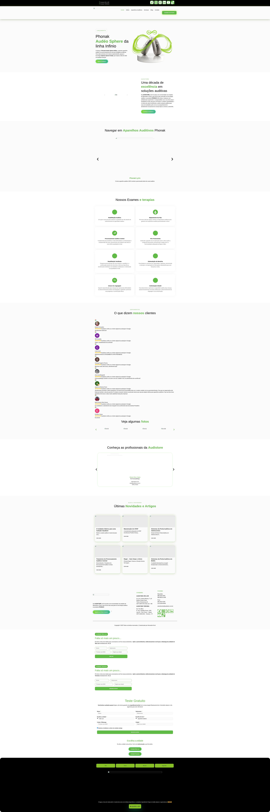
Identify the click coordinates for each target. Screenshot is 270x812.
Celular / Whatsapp (101, 722)
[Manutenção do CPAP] (135, 521)
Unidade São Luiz (135, 749)
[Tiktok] (172, 2)
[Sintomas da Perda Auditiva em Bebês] (162, 551)
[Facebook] (152, 2)
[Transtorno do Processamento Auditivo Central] (107, 551)
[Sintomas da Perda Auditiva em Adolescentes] (162, 521)
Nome (98, 711)
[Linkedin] (164, 2)
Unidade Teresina (135, 754)
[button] (104, 95)
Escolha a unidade (101, 716)
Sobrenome (139, 711)
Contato (157, 10)
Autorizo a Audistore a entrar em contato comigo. (110, 728)
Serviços (146, 10)
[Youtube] (168, 2)
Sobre (127, 10)
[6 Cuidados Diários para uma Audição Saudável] (107, 521)
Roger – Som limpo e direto (133, 559)
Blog (152, 10)
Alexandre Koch (151, 625)
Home (122, 10)
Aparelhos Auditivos (136, 10)
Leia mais (98, 538)
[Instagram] (156, 2)
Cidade (137, 722)
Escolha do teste (140, 716)
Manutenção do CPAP (131, 529)
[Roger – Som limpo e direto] (135, 551)
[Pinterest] (160, 2)
